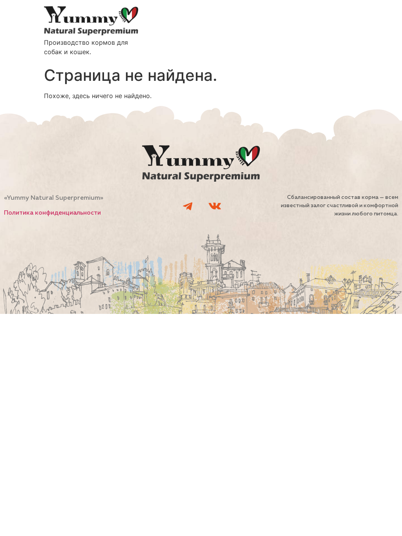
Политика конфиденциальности (52, 213)
